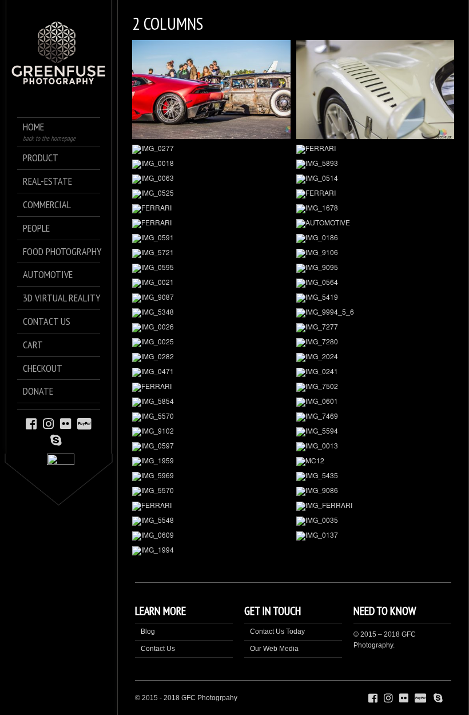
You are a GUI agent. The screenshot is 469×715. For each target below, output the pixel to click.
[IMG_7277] (375, 327)
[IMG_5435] (375, 476)
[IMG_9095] (375, 268)
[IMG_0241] (375, 372)
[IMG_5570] (211, 417)
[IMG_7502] (375, 387)
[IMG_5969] (211, 476)
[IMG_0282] (211, 357)
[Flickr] (65, 423)
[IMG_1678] (375, 208)
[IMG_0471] (211, 372)
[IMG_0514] (375, 179)
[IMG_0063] (211, 179)
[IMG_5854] (211, 402)
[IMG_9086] (375, 491)
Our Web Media (274, 649)
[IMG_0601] (375, 402)
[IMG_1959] (211, 461)
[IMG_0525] (211, 193)
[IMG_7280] (375, 342)
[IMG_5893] (375, 164)
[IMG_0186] (375, 238)
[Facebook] (31, 423)
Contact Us (158, 649)
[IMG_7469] (375, 417)
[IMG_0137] (375, 536)
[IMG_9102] (211, 431)
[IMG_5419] (375, 298)
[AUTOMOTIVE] (375, 223)
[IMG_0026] (211, 327)
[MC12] (375, 461)
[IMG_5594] (375, 431)
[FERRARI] (375, 149)
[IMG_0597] (211, 446)
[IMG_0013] (375, 446)
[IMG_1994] (211, 550)
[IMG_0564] (375, 283)
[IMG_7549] (375, 89)
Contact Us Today (277, 631)
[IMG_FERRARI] (375, 506)
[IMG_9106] (375, 253)
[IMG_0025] (211, 342)
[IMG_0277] (211, 149)
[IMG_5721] (211, 253)
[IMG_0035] (375, 521)
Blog (148, 631)
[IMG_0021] (211, 283)
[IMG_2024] (375, 357)
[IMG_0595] (211, 268)
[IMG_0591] (211, 238)
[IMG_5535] (211, 89)
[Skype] (55, 439)
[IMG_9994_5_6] (375, 312)
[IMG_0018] (211, 164)
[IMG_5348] (211, 312)
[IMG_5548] (211, 521)
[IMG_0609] (211, 536)
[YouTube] (67, 439)
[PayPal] (84, 423)
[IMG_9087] (211, 298)
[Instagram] (48, 423)
